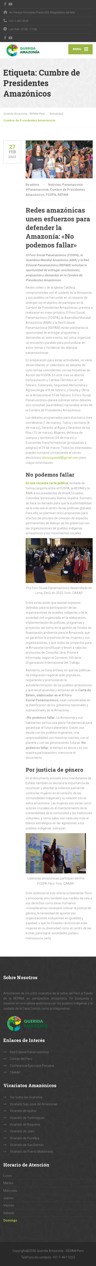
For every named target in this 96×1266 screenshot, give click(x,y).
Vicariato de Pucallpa (24, 1138)
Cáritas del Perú (21, 1059)
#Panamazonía (37, 189)
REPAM (63, 195)
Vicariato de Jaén (22, 1131)
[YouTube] (10, 4)
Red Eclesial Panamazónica (29, 1052)
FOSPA (51, 195)
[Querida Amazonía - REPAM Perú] (25, 50)
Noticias (54, 184)
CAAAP (15, 1072)
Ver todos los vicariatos (26, 1097)
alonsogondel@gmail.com (60, 457)
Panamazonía (72, 184)
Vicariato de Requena (25, 1124)
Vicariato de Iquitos (23, 1111)
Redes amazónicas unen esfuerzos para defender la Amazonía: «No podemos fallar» (58, 227)
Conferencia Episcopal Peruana (32, 1065)
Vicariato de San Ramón (27, 1145)
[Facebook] (5, 4)
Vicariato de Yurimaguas (27, 1118)
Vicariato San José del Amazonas (33, 1104)
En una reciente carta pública (47, 483)
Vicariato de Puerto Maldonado (31, 1151)
